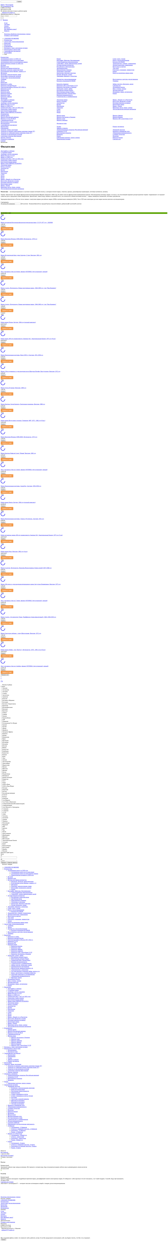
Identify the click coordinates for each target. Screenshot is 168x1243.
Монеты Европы (118, 117)
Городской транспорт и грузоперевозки (23, 974)
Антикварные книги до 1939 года (11, 59)
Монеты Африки (118, 115)
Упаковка (115, 81)
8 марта (10, 1141)
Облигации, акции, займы (64, 88)
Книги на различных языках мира (123, 73)
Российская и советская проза (65, 66)
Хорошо (3, 1239)
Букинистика (8, 40)
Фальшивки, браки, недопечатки (122, 92)
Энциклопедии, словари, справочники (124, 63)
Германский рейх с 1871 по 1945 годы (12, 107)
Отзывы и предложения (11, 35)
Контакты (7, 27)
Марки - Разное (117, 106)
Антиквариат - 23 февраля (19, 1127)
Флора (58, 112)
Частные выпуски (118, 90)
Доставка (7, 24)
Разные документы (118, 126)
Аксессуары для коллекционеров (14, 41)
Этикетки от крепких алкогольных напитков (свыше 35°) (18, 131)
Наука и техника (62, 101)
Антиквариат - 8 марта (18, 1143)
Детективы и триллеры (64, 71)
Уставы (59, 126)
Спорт (58, 109)
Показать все (4, 675)
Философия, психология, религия (11, 76)
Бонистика (7, 43)
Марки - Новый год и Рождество (122, 100)
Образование (4, 128)
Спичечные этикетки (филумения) (11, 136)
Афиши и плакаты (62, 128)
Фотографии (8, 52)
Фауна (58, 111)
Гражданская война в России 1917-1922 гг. (13, 87)
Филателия (7, 45)
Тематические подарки (63, 139)
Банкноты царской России (8, 85)
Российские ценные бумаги (65, 90)
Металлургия (12, 1114)
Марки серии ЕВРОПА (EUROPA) (11, 112)
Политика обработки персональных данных (17, 34)
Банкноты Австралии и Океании (66, 87)
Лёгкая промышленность (15, 1121)
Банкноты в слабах (6, 84)
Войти (3, 4)
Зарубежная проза (62, 68)
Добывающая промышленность (122, 133)
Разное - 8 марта (16, 1148)
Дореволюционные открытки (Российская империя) (72, 129)
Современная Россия (7, 120)
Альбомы (3, 79)
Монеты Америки (62, 120)
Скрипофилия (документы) (12, 51)
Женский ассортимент (17, 1100)
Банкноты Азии (5, 95)
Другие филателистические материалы (124, 109)
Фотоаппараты (5, 123)
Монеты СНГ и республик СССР (123, 118)
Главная (3, 140)
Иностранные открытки (64, 133)
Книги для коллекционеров (121, 60)
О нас (6, 23)
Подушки (14, 1097)
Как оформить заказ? (10, 29)
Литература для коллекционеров (66, 79)
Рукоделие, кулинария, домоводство (123, 70)
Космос (59, 104)
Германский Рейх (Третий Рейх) (66, 93)
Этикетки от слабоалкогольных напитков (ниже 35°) (16, 133)
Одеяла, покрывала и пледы (19, 1094)
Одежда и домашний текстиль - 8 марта (23, 1144)
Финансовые (4, 126)
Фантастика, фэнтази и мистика (66, 73)
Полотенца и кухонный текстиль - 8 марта (23, 1146)
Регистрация (9, 4)
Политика (116, 136)
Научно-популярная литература (10, 68)
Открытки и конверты (7, 139)
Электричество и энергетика (19, 969)
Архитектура (60, 103)
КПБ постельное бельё (18, 1089)
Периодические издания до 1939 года (12, 63)
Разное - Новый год (17, 1140)
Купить (3, 226)
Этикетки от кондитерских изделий (11, 134)
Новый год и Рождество (15, 1133)
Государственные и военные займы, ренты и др (25, 971)
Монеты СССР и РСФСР (8, 118)
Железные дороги (16, 977)
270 (2, 681)
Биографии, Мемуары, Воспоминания (68, 60)
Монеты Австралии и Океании (66, 117)
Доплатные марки (62, 100)
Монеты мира (61, 115)
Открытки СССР (62, 131)
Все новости (4, 1152)
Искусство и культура (119, 66)
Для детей (116, 68)
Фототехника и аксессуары (12, 49)
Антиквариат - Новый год (19, 1135)
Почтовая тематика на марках (121, 103)
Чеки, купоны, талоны (119, 88)
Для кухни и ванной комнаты (20, 1099)
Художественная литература (65, 65)
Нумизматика (8, 46)
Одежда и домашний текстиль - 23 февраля (24, 1129)
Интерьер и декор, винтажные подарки (16, 48)
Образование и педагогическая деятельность (21, 1124)
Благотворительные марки (9, 111)
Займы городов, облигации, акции (123, 84)
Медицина (4, 73)
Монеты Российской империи (10, 117)
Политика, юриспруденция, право (11, 74)
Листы (3, 81)
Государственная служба (15, 1118)
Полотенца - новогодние (18, 1138)
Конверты (60, 134)
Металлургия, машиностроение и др (22, 968)
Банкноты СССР (6, 88)
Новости (6, 31)
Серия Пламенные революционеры (67, 62)
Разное (59, 59)
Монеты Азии (61, 118)
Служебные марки (6, 101)
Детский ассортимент (17, 1103)
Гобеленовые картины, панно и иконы (68, 137)
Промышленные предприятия (20, 966)
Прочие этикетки (6, 137)
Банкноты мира (5, 92)
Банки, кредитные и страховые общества (23, 973)
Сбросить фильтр (12, 862)
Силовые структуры (119, 134)
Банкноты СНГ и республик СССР (67, 85)
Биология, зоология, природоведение (12, 70)
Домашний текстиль (119, 129)
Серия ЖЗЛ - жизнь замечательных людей (69, 63)
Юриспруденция (118, 137)
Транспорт (60, 107)
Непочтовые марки (118, 104)
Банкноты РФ (5, 90)
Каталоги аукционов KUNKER (66, 81)
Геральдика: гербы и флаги (9, 109)
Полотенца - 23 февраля (18, 1130)
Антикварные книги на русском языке (12, 60)
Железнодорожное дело (15, 1116)
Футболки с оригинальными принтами (23, 1088)
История (3, 65)
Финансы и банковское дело (121, 131)
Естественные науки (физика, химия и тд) (13, 71)
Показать (3, 862)
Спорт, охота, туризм (119, 59)
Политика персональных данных (10, 1197)
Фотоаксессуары (62, 123)
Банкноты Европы (6, 93)
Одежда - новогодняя (17, 1137)
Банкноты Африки (6, 96)
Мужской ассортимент (18, 1102)
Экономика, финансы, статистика (67, 76)
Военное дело (5, 66)
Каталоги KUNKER (119, 62)
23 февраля (11, 1125)
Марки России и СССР (8, 104)
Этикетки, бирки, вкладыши (9, 129)
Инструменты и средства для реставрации (125, 79)
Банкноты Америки (63, 84)
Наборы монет (5, 115)
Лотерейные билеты (119, 87)
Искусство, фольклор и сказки (122, 101)
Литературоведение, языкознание (123, 65)
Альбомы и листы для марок (9, 103)
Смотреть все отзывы (7, 1182)
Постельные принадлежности (20, 1091)
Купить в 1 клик (7, 228)
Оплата (6, 26)
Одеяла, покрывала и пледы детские (22, 1096)
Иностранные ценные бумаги (65, 92)
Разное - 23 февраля (17, 1132)
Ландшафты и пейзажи (7, 100)
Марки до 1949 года (7, 106)
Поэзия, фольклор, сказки (64, 74)
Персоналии (60, 106)
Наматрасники (15, 1092)
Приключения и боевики (64, 70)
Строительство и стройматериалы (67, 96)
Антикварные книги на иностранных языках (14, 62)
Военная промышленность (65, 95)
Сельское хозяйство (13, 1122)
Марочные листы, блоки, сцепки (122, 107)
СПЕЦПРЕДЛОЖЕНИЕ (11, 38)
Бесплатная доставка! (7, 1155)
